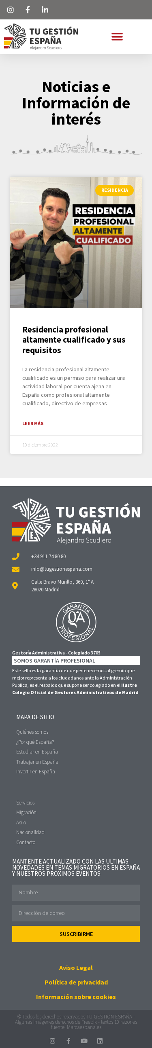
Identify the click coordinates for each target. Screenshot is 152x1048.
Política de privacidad (76, 982)
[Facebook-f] (68, 1041)
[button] (117, 37)
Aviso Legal (76, 967)
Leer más (32, 423)
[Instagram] (52, 1041)
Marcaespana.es (84, 1027)
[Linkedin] (100, 1041)
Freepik (89, 1021)
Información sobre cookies (76, 997)
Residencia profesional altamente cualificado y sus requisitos (74, 339)
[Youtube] (84, 1041)
